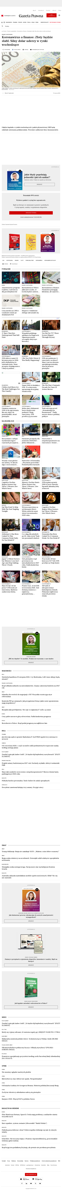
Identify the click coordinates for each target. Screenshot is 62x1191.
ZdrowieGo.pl (37, 1165)
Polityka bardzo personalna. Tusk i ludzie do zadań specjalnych (25, 781)
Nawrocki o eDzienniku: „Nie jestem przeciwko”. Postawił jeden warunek (31, 463)
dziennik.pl (41, 10)
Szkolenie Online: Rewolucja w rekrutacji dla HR (31, 913)
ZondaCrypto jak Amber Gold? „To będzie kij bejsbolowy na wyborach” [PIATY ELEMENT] (31, 755)
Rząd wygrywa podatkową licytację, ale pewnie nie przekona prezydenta (28, 1147)
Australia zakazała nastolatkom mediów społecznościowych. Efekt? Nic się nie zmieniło (29, 877)
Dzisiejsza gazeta (9, 15)
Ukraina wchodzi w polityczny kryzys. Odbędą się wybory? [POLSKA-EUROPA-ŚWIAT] (28, 1049)
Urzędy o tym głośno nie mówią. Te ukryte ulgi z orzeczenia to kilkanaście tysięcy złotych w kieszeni (10, 463)
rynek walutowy (30, 260)
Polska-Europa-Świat (7, 1045)
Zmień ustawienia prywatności (49, 1161)
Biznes (4, 31)
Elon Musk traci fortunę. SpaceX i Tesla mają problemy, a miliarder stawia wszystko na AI (29, 1116)
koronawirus (39, 260)
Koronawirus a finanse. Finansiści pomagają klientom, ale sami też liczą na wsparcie (51, 290)
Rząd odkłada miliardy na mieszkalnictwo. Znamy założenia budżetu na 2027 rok (31, 687)
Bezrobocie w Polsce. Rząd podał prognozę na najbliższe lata (24, 723)
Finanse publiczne (6, 760)
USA (3, 260)
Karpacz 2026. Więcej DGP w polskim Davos (18, 1099)
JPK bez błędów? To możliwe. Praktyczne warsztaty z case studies (31, 659)
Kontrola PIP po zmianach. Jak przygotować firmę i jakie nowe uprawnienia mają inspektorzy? (30, 702)
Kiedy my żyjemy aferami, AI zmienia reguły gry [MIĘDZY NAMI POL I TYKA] (31, 1032)
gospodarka (9, 260)
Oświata (4, 743)
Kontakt (4, 1161)
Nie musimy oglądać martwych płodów (16, 1072)
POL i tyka (4, 1029)
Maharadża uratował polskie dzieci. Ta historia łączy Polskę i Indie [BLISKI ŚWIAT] (30, 1040)
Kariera (26, 1161)
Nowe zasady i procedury (31, 1001)
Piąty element (5, 751)
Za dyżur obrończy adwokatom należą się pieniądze (21, 1092)
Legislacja (4, 784)
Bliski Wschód (5, 864)
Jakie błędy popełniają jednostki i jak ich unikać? (37, 176)
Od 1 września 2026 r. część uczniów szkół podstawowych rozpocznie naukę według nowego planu (30, 747)
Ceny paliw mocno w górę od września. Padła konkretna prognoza (26, 716)
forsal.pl (48, 10)
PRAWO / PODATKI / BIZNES (31, 957)
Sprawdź (39, 184)
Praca (3, 720)
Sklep (59, 10)
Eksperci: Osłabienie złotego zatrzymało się (30, 312)
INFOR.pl (17, 1165)
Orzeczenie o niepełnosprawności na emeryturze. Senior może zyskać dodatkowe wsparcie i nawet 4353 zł (51, 441)
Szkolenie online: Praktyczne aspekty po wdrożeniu (37, 180)
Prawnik (4, 734)
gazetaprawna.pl (29, 1165)
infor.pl (54, 10)
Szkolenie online (31, 656)
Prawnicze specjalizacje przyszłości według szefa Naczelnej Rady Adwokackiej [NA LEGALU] (31, 1057)
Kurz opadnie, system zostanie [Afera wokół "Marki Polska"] (24, 1123)
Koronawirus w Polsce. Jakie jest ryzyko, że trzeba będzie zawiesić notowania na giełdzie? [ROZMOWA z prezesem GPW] (31, 290)
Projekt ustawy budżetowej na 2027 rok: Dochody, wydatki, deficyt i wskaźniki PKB (30, 764)
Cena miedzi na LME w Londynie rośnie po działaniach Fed (10, 313)
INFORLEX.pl (22, 1165)
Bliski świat (4, 1036)
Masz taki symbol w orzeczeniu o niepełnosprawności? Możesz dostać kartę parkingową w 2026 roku (30, 773)
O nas (8, 1161)
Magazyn (4, 778)
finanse (17, 260)
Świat (3, 691)
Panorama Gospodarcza (31, 1168)
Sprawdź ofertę (31, 213)
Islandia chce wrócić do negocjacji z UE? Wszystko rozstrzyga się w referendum (27, 696)
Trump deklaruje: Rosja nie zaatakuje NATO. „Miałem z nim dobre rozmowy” (30, 851)
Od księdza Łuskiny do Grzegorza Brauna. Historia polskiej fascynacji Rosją (30, 1086)
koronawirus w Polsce (50, 260)
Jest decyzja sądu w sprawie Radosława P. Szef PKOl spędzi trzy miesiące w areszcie (29, 738)
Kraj (3, 674)
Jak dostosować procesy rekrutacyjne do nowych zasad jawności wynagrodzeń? (31, 916)
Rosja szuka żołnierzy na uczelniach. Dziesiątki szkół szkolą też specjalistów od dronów (30, 859)
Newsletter (43, 1165)
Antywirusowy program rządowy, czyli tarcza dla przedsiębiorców (11, 290)
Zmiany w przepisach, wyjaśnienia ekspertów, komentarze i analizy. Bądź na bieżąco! (31, 960)
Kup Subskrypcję (51, 15)
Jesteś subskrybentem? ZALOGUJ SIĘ (31, 217)
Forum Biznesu (54, 1165)
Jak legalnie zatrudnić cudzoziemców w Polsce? (31, 1003)
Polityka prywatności (35, 1161)
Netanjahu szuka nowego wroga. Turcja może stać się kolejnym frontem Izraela (28, 868)
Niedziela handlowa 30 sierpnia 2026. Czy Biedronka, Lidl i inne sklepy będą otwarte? (31, 678)
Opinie (3, 1069)
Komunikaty (20, 1161)
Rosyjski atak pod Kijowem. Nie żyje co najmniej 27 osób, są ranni (26, 710)
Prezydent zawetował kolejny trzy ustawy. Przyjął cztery (22, 787)
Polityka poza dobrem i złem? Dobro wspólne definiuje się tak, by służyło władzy (29, 1131)
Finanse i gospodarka (11, 31)
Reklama (13, 1161)
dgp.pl (34, 10)
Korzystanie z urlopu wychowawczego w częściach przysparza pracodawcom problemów (10, 441)
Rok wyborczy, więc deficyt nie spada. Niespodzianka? (22, 1079)
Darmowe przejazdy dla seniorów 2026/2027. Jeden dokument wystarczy (31, 441)
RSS (59, 1161)
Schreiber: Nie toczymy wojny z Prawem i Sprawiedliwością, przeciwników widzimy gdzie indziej (29, 1140)
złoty (22, 260)
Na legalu (4, 1053)
